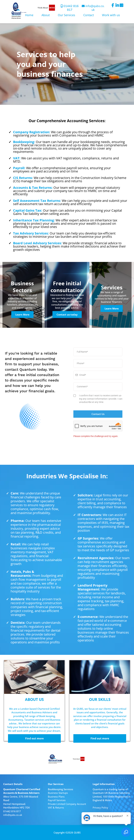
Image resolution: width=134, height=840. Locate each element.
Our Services (66, 15)
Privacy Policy (100, 807)
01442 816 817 (71, 8)
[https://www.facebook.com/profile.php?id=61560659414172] (113, 5)
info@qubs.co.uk (12, 814)
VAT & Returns (56, 807)
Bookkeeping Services (60, 789)
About (46, 15)
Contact (88, 15)
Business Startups (58, 792)
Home (29, 15)
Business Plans (56, 796)
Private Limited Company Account (67, 804)
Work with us (111, 15)
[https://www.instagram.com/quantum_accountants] (122, 6)
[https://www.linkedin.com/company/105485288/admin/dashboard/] (118, 6)
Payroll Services (57, 800)
